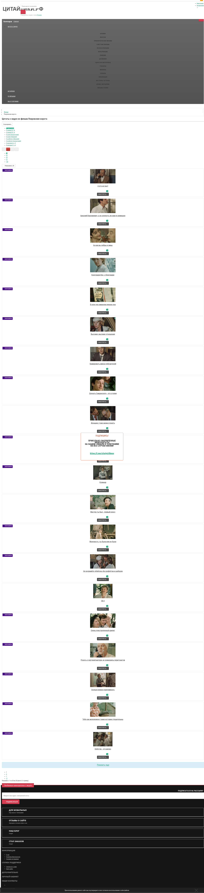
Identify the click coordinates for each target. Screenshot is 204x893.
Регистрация (200, 3)
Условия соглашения (12, 859)
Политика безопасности (13, 857)
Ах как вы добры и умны (103, 245)
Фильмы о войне (102, 88)
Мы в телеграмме (14, 100)
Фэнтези (103, 37)
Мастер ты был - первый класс (102, 512)
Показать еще (103, 765)
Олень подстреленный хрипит (103, 630)
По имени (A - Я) (10, 130)
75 (6, 159)
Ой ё (103, 601)
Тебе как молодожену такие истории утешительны (102, 719)
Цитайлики (103, 59)
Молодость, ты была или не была (103, 541)
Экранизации (102, 77)
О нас (7, 855)
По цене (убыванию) (11, 137)
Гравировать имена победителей (103, 364)
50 (6, 157)
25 (6, 155)
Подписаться (12, 802)
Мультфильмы (103, 51)
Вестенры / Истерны (103, 80)
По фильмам (11, 96)
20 (6, 153)
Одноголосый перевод (103, 62)
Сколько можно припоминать (103, 690)
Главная (16, 21)
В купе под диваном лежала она (103, 304)
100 (7, 161)
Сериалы (103, 73)
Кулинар (103, 482)
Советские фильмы (102, 44)
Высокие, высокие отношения (103, 334)
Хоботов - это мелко (103, 749)
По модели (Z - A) (11, 145)
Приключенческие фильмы (103, 41)
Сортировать (7, 124)
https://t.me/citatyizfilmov (102, 453)
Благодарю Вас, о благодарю (102, 275)
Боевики (103, 33)
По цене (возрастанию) (12, 134)
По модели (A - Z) (11, 143)
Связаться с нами (11, 867)
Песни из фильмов (103, 48)
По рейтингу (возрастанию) (13, 141)
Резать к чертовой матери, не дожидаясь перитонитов (103, 660)
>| (6, 778)
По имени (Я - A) (10, 132)
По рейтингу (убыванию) (12, 139)
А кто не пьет (103, 186)
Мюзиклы (103, 70)
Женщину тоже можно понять (103, 423)
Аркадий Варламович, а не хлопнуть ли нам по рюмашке (102, 216)
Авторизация (200, 5)
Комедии (103, 55)
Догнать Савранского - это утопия (103, 393)
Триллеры (103, 66)
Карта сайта (9, 869)
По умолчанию (10, 128)
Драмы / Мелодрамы (102, 84)
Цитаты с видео (13, 26)
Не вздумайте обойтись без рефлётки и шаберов (103, 571)
